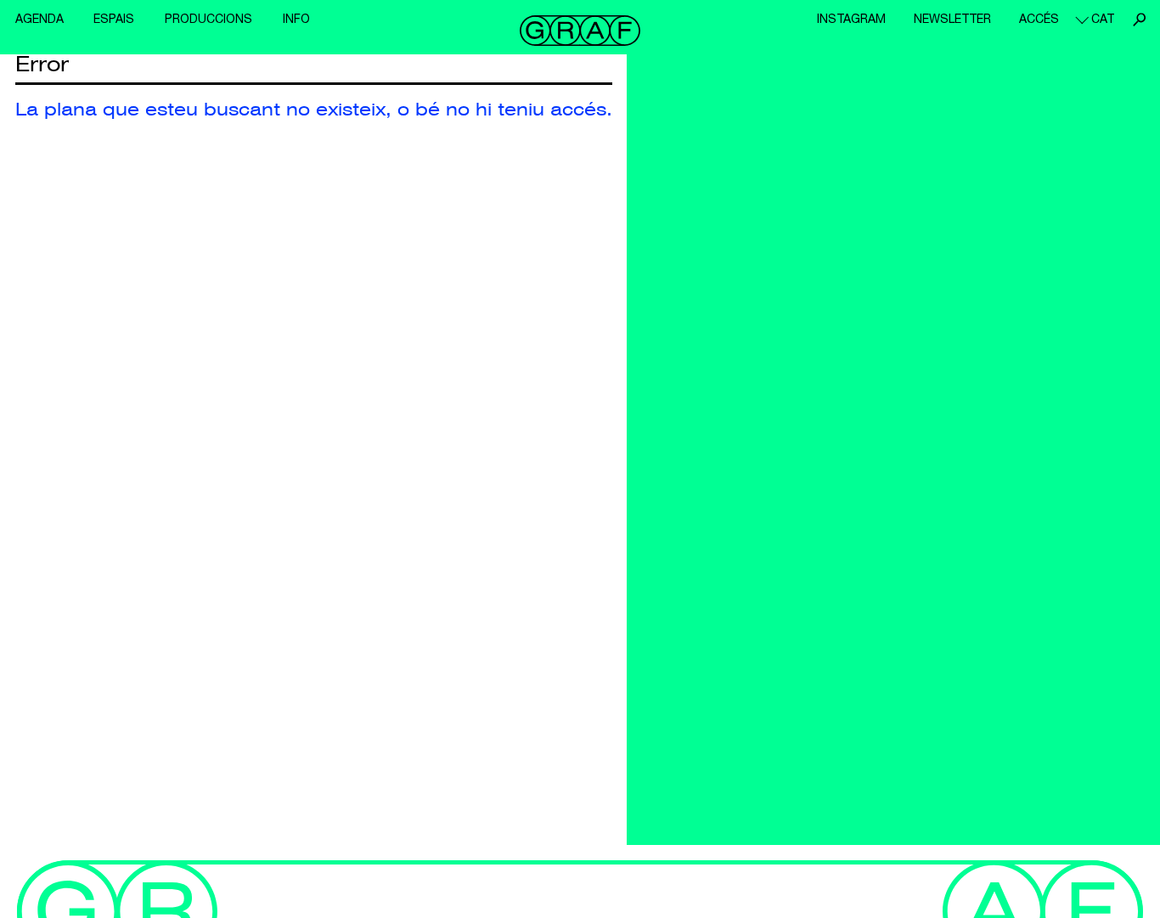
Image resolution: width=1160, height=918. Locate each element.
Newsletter (952, 18)
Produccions (208, 18)
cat (1102, 18)
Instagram (851, 18)
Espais (113, 18)
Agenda (39, 18)
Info (296, 18)
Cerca (1139, 19)
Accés (1039, 18)
